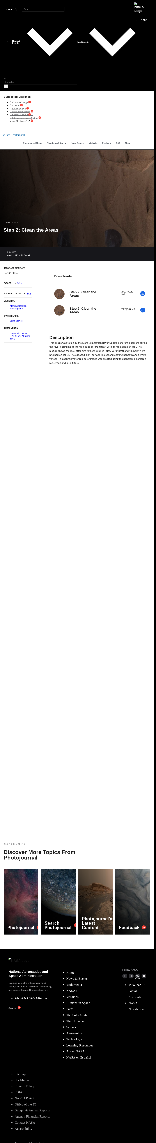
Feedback (106, 143)
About (128, 143)
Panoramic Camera (19, 333)
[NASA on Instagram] (131, 976)
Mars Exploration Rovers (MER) (18, 307)
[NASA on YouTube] (144, 976)
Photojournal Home (32, 143)
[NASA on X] (137, 976)
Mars (19, 283)
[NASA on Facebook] (124, 976)
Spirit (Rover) (16, 320)
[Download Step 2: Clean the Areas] (142, 295)
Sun (29, 293)
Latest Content (77, 143)
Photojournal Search (56, 143)
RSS (118, 143)
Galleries (93, 143)
